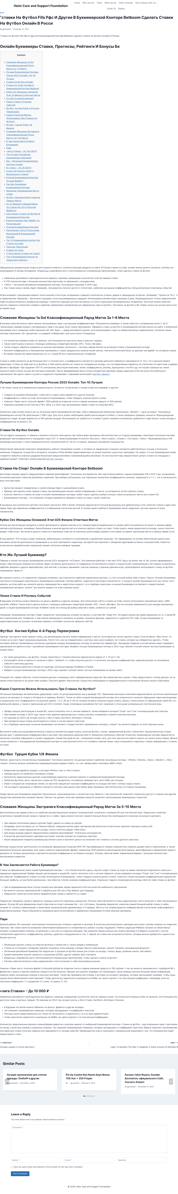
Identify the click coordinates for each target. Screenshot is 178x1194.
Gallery (121, 8)
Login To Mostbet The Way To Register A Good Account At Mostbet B (144, 1045)
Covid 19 (111, 8)
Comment (17, 1127)
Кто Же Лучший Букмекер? (20, 98)
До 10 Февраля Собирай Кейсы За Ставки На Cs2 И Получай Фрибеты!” (22, 207)
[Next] (171, 1082)
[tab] (84, 1096)
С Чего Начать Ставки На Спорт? (23, 253)
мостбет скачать (54, 459)
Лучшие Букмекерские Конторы (22, 227)
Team (99, 3)
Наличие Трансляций (17, 247)
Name (15, 1160)
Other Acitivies (126, 3)
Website (122, 1160)
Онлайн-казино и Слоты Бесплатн (17, 1045)
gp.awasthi (6, 29)
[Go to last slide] (7, 1082)
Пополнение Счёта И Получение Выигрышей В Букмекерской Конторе (22, 233)
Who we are (88, 3)
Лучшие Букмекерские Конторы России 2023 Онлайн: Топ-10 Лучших (22, 75)
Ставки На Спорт (15, 250)
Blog (2, 13)
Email (68, 1160)
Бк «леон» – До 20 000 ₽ (18, 168)
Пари (8, 148)
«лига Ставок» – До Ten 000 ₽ (21, 151)
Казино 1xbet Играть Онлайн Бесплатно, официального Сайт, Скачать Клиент (144, 1078)
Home (77, 3)
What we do (110, 3)
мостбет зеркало (101, 374)
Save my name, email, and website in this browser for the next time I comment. (48, 1167)
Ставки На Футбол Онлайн (19, 82)
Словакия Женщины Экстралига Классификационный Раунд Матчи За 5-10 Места (22, 134)
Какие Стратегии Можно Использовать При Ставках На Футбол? (21, 118)
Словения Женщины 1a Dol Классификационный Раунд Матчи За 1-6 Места (20, 65)
